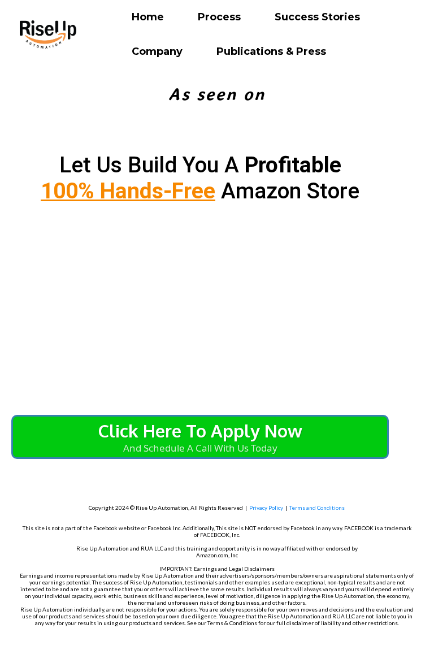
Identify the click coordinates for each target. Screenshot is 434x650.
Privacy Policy (266, 507)
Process (219, 17)
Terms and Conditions (317, 507)
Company (157, 51)
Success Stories (317, 17)
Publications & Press (271, 51)
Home (148, 17)
